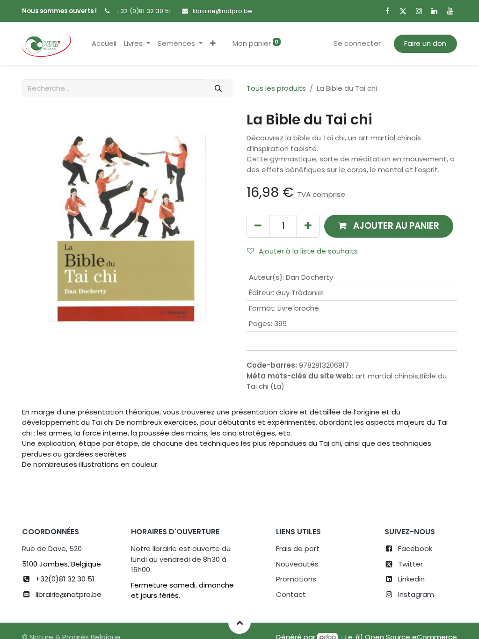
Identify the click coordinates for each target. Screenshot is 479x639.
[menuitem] (104, 43)
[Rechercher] (218, 88)
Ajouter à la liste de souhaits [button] (308, 251)
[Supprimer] (258, 226)
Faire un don (425, 43)
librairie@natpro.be (222, 11)
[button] (212, 43)
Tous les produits (276, 88)
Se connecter (357, 43)
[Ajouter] (308, 226)
